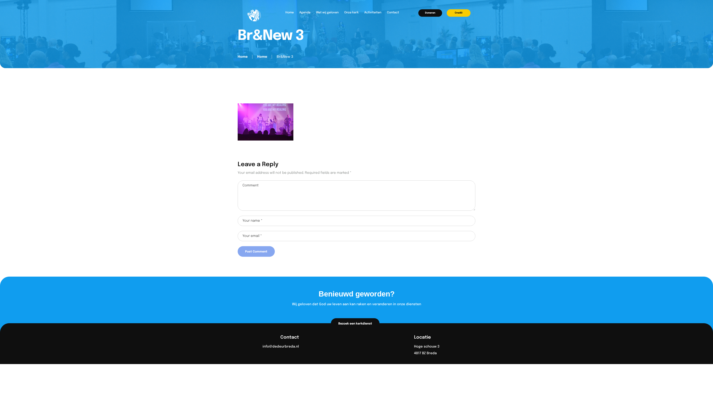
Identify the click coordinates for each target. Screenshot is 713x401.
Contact (393, 12)
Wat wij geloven (327, 12)
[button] (430, 13)
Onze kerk (351, 12)
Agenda (304, 12)
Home (289, 12)
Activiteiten (372, 12)
